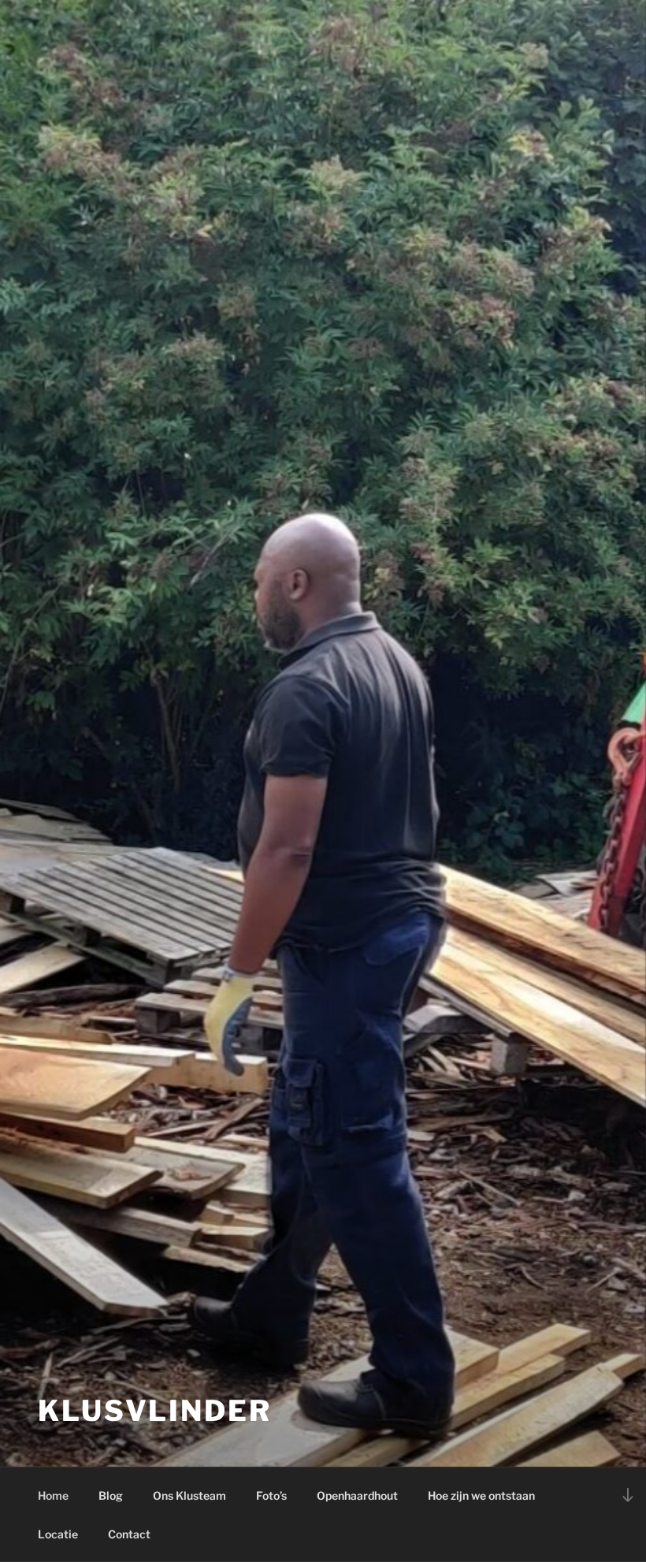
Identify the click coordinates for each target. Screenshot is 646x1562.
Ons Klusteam (189, 1495)
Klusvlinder (155, 1410)
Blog (110, 1495)
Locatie (58, 1534)
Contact (129, 1534)
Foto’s (271, 1495)
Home (53, 1495)
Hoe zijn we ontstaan (481, 1495)
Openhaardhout (357, 1495)
